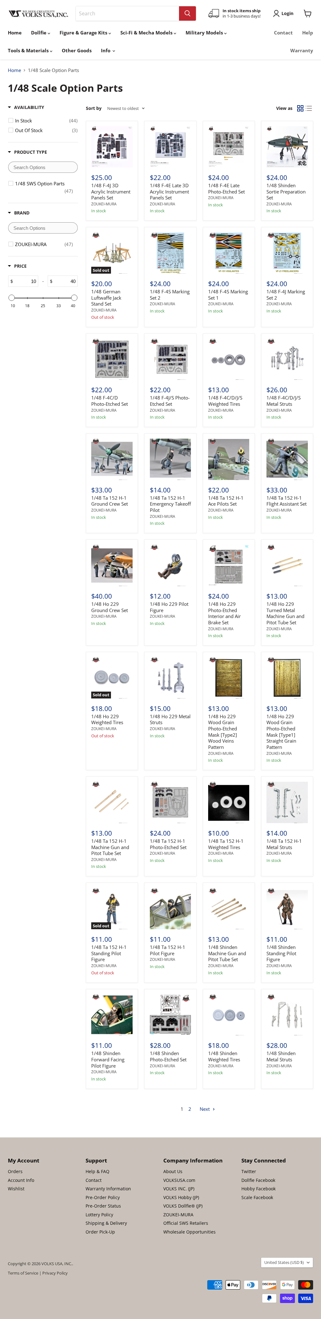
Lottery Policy (99, 1215)
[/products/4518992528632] (229, 909)
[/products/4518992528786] (229, 802)
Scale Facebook (257, 1197)
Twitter (248, 1171)
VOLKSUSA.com (179, 1180)
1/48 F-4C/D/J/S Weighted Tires (225, 400)
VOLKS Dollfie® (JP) (183, 1206)
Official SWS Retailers (185, 1223)
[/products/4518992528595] (170, 1015)
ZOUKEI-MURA (104, 204)
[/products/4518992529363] (170, 359)
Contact (283, 32)
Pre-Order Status (103, 1206)
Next (205, 1109)
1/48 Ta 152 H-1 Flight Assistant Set (286, 501)
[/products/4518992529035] (229, 677)
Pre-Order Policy (103, 1197)
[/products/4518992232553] (229, 146)
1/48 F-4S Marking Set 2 (170, 294)
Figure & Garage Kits (84, 32)
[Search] (187, 13)
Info (106, 50)
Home (15, 32)
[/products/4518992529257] (112, 565)
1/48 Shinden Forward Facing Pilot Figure (107, 1059)
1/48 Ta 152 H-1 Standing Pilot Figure (109, 953)
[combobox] (127, 13)
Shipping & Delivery (106, 1223)
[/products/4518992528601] (112, 1015)
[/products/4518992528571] (287, 1015)
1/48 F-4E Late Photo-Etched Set (226, 188)
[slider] (11, 298)
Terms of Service (23, 1273)
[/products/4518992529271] (229, 459)
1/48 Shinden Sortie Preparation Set (286, 191)
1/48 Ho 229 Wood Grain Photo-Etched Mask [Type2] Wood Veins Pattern (222, 731)
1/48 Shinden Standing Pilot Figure (281, 953)
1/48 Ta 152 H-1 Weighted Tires (226, 844)
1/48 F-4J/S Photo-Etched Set (170, 400)
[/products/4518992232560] (170, 146)
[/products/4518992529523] (287, 253)
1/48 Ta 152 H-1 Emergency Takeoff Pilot (170, 504)
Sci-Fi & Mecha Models (147, 32)
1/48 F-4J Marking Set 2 (285, 294)
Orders (15, 1171)
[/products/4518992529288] (170, 459)
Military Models (205, 32)
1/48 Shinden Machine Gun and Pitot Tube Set (227, 953)
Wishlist (16, 1189)
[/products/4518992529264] (287, 459)
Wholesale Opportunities (189, 1232)
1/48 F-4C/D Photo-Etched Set (109, 400)
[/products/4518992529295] (112, 459)
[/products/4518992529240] (170, 565)
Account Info (21, 1180)
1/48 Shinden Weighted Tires (224, 1056)
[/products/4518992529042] (170, 677)
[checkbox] (46, 120)
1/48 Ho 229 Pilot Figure (169, 607)
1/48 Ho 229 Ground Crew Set (109, 607)
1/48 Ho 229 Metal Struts (170, 719)
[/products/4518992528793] (170, 802)
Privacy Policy (55, 1273)
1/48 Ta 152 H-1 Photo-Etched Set (168, 844)
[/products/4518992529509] (112, 359)
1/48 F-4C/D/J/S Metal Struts (283, 400)
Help (307, 32)
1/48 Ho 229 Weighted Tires (107, 719)
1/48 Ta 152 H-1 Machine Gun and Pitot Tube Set (110, 847)
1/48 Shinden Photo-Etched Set (168, 1056)
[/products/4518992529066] (287, 565)
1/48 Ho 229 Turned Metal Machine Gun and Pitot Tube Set (285, 613)
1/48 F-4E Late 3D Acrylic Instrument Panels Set (169, 191)
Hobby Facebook (258, 1189)
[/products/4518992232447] (287, 146)
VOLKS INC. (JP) (178, 1189)
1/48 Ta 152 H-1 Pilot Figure (167, 950)
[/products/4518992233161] (112, 146)
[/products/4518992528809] (112, 802)
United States (284, 1262)
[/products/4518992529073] (229, 565)
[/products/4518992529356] (229, 359)
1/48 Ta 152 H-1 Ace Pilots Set (226, 501)
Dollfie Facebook (258, 1180)
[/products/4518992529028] (287, 677)
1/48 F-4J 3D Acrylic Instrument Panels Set (110, 191)
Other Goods (77, 50)
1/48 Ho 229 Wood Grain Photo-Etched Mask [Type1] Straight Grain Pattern (281, 731)
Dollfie (39, 32)
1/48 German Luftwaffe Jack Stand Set (106, 297)
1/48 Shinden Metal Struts (281, 1056)
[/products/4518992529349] (287, 359)
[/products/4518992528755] (170, 909)
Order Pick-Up (100, 1232)
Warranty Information (108, 1189)
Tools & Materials (29, 50)
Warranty (301, 50)
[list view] (309, 108)
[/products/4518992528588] (229, 1015)
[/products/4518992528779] (287, 802)
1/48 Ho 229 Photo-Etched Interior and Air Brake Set (224, 613)
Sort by (94, 108)
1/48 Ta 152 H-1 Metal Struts (284, 844)
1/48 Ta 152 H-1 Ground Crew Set (109, 501)
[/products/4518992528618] (287, 909)
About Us (172, 1171)
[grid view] (300, 108)
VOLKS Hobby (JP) (181, 1197)
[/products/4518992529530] (229, 253)
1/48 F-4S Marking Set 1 (228, 294)
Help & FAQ (97, 1171)
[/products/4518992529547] (170, 253)
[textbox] (43, 167)
